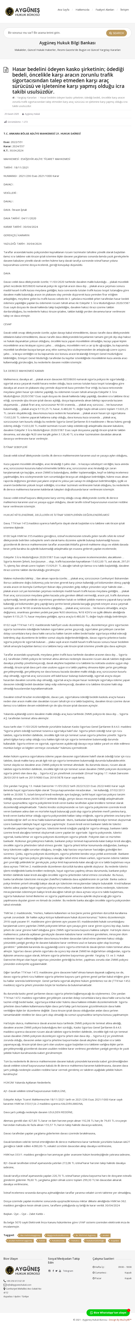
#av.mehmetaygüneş (30, 1235)
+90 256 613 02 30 (15, 1280)
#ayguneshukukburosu (58, 1235)
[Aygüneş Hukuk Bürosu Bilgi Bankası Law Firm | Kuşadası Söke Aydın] (23, 11)
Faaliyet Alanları (105, 9)
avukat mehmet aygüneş (20, 1240)
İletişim (124, 9)
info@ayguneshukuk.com (19, 1284)
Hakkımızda (82, 9)
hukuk (42, 1240)
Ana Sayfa (63, 9)
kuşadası (115, 1240)
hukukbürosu (58, 1240)
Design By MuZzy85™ (120, 1319)
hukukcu (75, 1240)
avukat (106, 1235)
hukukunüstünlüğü (95, 1240)
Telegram (68, 1270)
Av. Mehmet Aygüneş (86, 1235)
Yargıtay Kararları (27, 97)
